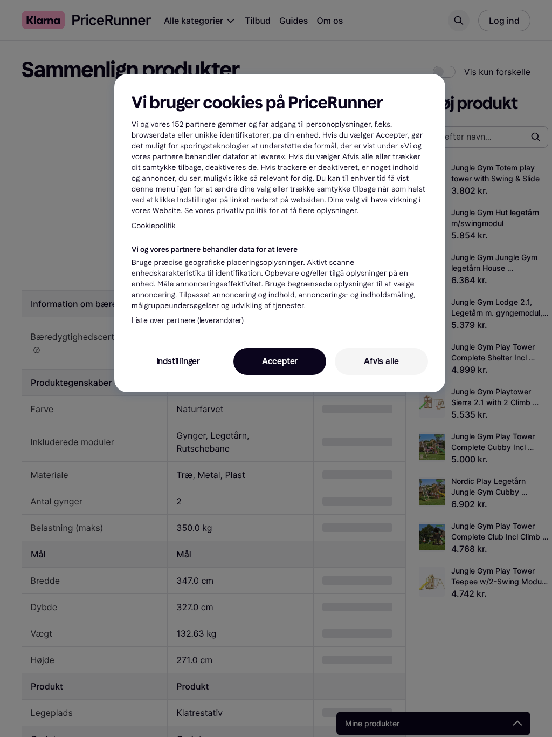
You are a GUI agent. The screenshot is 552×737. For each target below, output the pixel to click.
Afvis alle (381, 361)
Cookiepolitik (154, 225)
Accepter (280, 361)
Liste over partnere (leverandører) (188, 320)
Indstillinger (178, 361)
